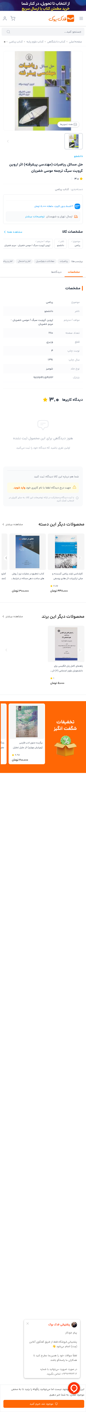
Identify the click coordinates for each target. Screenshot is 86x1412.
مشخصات (74, 272)
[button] (6, 558)
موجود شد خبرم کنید (41, 1404)
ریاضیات (64, 261)
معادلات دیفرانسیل (45, 261)
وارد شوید (19, 488)
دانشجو (78, 156)
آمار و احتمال (24, 261)
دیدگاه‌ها (56, 272)
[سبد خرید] (12, 18)
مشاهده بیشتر (14, 524)
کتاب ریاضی (62, 189)
